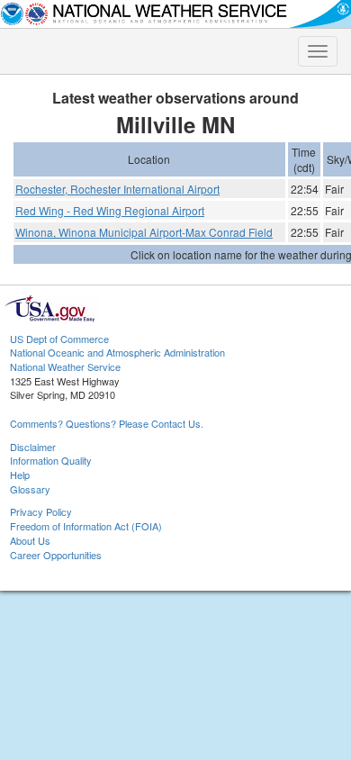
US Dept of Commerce (59, 338)
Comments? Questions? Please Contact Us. (106, 423)
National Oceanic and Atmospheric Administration (117, 352)
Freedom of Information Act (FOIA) (86, 526)
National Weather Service (65, 366)
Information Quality (51, 460)
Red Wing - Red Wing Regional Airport (109, 210)
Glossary (30, 489)
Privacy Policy (41, 511)
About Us (30, 540)
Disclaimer (33, 446)
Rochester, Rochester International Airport (117, 188)
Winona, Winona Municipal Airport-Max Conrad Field (144, 232)
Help (20, 474)
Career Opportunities (56, 554)
